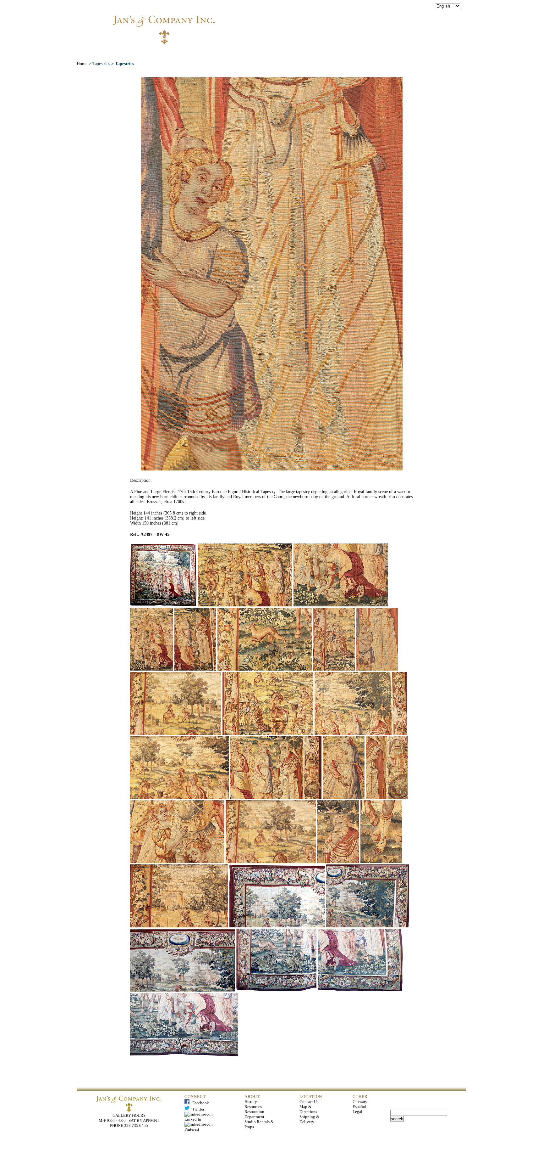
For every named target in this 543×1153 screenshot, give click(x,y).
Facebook (199, 1102)
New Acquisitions (226, 53)
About (181, 53)
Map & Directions (308, 1109)
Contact (382, 53)
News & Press (341, 53)
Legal (357, 1111)
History (250, 1101)
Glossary (360, 1101)
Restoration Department (254, 1114)
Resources (253, 1106)
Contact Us (308, 1101)
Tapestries (101, 63)
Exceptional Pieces (286, 53)
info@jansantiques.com (356, 23)
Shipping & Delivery (309, 1119)
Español (359, 1106)
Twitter (196, 1109)
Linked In (199, 1117)
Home (153, 53)
